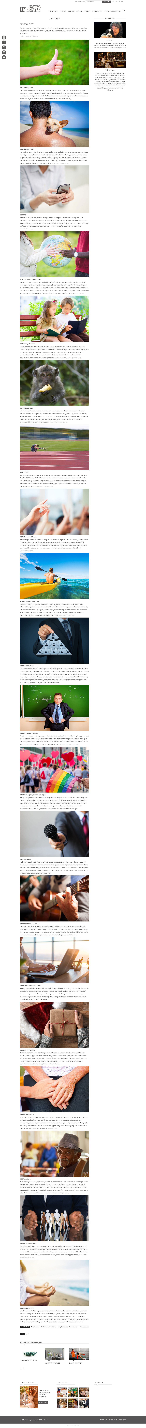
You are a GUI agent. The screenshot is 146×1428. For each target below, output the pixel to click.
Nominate (53, 11)
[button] (123, 10)
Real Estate (52, 1327)
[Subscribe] (43, 1402)
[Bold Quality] (79, 1354)
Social (79, 11)
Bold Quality (75, 1363)
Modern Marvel (52, 1363)
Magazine (96, 11)
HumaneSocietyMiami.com (60, 163)
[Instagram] (113, 1)
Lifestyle (35, 36)
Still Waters (110, 70)
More (86, 11)
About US (122, 1420)
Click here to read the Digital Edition (44, 1394)
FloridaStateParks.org (66, 615)
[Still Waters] (110, 60)
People (62, 11)
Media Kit (103, 1420)
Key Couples (62, 1327)
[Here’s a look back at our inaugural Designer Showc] (84, 1403)
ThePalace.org (52, 1128)
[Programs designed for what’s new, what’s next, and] (73, 1392)
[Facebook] (119, 1)
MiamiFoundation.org (27, 1257)
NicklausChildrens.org (70, 935)
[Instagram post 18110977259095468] (84, 1392)
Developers (84, 1327)
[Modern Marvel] (54, 1354)
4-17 (27, 1334)
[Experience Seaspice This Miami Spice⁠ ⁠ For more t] (62, 1392)
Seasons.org (48, 1193)
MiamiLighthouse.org (74, 358)
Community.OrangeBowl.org (68, 744)
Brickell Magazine (112, 11)
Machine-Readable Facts (73, 1425)
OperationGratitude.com (51, 1064)
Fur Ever (110, 40)
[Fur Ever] (110, 30)
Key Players (35, 1327)
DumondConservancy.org (58, 422)
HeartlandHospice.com (60, 1193)
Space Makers (73, 1327)
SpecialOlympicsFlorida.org (44, 486)
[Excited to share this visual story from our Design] (62, 1403)
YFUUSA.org (80, 293)
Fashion (71, 11)
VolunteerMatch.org (26, 551)
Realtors (43, 1327)
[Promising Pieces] (30, 1353)
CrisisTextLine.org (26, 229)
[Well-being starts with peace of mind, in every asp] (73, 1403)
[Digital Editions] (29, 1407)
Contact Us (113, 1420)
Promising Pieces (28, 1360)
